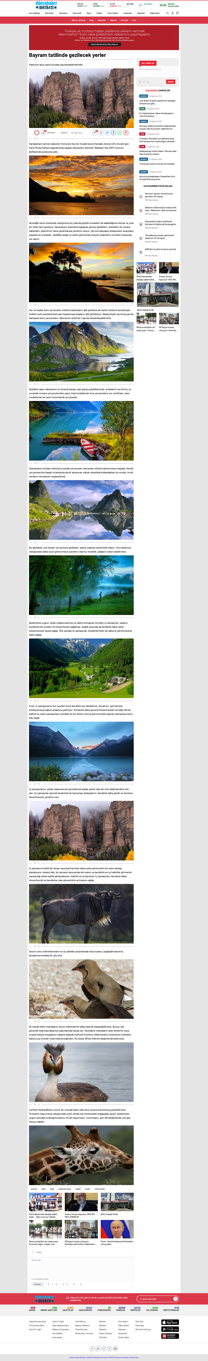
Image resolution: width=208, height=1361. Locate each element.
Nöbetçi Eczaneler (60, 1329)
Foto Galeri (113, 13)
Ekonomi (77, 13)
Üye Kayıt (139, 1325)
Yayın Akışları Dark (60, 1325)
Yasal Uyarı (134, 1357)
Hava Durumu (85, 1309)
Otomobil (124, 20)
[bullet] (67, 1284)
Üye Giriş (139, 1321)
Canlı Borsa (80, 1321)
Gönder (37, 1284)
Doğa (91, 20)
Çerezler (104, 1357)
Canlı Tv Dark (58, 1321)
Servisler (49, 13)
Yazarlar (141, 13)
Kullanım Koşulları (122, 1357)
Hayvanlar (102, 20)
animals (34, 1189)
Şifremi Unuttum (143, 1329)
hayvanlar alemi (64, 1189)
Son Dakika (34, 13)
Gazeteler (155, 13)
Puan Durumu (104, 1309)
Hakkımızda (74, 1357)
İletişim (83, 1357)
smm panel (57, 1337)
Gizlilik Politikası (93, 1357)
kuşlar (87, 1189)
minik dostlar (100, 1189)
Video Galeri (123, 1325)
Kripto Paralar (171, 1309)
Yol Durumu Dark (36, 1325)
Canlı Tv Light (35, 1329)
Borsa (32, 1309)
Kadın (99, 13)
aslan (43, 1189)
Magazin (113, 20)
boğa (52, 1189)
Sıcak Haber (123, 1337)
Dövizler (102, 1325)
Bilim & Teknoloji (78, 20)
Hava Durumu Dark (37, 1321)
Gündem (63, 13)
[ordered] (63, 1284)
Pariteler (136, 1309)
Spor (89, 13)
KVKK (111, 1357)
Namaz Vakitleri (49, 1309)
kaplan (78, 1189)
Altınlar (102, 1321)
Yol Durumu (152, 1309)
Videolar (128, 13)
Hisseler (120, 1309)
